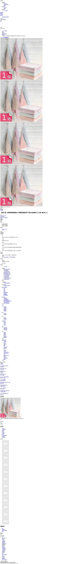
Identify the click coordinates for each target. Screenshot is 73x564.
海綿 (4, 288)
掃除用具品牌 (4, 340)
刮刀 (2, 316)
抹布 (4, 289)
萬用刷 (5, 334)
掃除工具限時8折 (6, 302)
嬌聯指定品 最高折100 (7, 269)
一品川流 (5, 350)
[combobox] (36, 28)
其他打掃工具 (6, 295)
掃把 (2, 312)
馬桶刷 (5, 332)
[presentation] (36, 80)
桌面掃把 (5, 314)
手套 (4, 290)
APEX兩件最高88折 (7, 271)
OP (4, 349)
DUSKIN (5, 347)
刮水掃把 (5, 319)
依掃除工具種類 (4, 287)
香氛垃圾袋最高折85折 (7, 274)
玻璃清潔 (5, 293)
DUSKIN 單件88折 (6, 275)
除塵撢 (5, 333)
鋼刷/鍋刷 (5, 337)
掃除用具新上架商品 (7, 285)
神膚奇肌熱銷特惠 (6, 300)
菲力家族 (5, 357)
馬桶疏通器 (5, 294)
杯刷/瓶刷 (5, 336)
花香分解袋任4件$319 (7, 272)
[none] (36, 409)
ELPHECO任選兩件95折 (7, 278)
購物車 (1, 13)
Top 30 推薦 (5, 266)
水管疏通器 (5, 329)
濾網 (2, 326)
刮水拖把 (5, 318)
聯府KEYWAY (6, 358)
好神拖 (5, 342)
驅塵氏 (5, 359)
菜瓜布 (5, 291)
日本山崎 (5, 341)
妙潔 (4, 354)
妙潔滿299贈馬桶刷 (6, 303)
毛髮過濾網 (5, 327)
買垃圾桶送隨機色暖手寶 (7, 301)
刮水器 (5, 317)
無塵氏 (5, 356)
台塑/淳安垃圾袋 (6, 352)
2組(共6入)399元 (4, 229)
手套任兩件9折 (6, 270)
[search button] (0, 29)
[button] (36, 5)
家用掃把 (5, 313)
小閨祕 (5, 351)
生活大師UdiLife (6, 353)
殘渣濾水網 (5, 328)
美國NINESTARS (6, 355)
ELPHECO (5, 348)
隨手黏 (5, 335)
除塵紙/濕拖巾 (6, 292)
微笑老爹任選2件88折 (7, 273)
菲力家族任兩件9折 (6, 276)
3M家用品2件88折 (6, 277)
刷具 (2, 331)
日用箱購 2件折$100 (7, 279)
